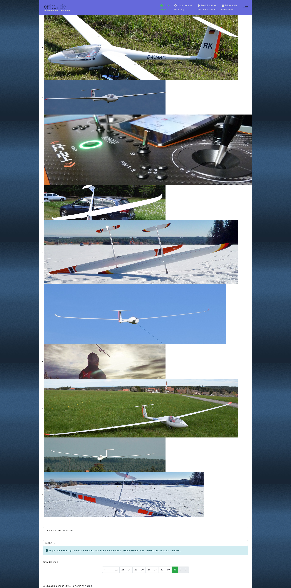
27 (148, 569)
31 (175, 569)
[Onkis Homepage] (59, 7)
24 (129, 569)
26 (142, 569)
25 (135, 569)
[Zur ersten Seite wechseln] (105, 570)
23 (122, 569)
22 (116, 569)
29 (162, 569)
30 (168, 569)
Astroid (88, 586)
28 (155, 569)
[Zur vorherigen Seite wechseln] (110, 570)
